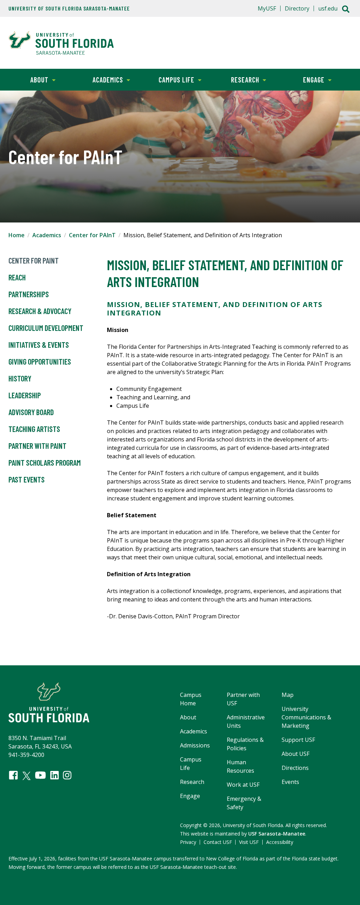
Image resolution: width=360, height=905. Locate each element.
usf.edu (328, 8)
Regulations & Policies (245, 744)
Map (288, 695)
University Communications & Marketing (306, 717)
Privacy (188, 842)
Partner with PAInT (37, 445)
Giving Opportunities (39, 361)
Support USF (298, 740)
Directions (295, 768)
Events (290, 782)
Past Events (26, 479)
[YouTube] (40, 775)
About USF (295, 754)
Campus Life (170, 79)
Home (16, 235)
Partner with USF (243, 699)
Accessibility (279, 842)
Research (236, 79)
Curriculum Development (45, 328)
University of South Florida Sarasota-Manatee (69, 8)
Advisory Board (31, 412)
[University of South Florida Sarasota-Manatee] (61, 43)
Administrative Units (246, 721)
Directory (297, 8)
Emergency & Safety (244, 803)
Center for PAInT (92, 235)
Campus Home (190, 699)
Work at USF (243, 784)
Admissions (195, 745)
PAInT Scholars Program (44, 462)
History (19, 378)
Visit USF (249, 842)
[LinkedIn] (54, 775)
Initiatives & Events (38, 344)
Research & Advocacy (39, 311)
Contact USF (218, 842)
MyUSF (267, 8)
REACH (17, 277)
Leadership (24, 395)
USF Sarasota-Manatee (276, 833)
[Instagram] (67, 775)
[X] (26, 776)
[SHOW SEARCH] (346, 9)
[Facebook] (13, 775)
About (28, 79)
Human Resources (240, 766)
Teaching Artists (34, 429)
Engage (303, 79)
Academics (100, 79)
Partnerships (28, 294)
